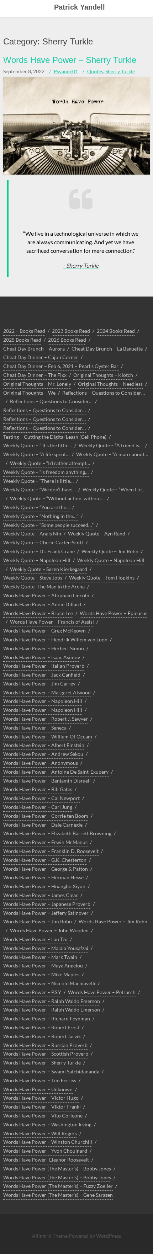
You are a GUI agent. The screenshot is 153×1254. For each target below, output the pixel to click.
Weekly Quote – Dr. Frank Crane (39, 551)
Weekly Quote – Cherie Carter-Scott (43, 542)
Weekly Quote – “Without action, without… (57, 498)
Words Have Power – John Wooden (49, 930)
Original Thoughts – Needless (110, 384)
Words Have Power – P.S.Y (32, 992)
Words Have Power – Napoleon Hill (42, 701)
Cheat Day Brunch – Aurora (34, 349)
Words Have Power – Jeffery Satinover (46, 913)
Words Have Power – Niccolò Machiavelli (49, 983)
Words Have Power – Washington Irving (47, 1124)
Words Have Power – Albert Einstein (43, 745)
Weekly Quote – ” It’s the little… (37, 445)
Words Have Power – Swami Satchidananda (51, 1071)
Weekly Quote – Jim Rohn (109, 551)
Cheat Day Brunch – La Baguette (107, 349)
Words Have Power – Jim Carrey (39, 684)
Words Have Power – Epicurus (113, 613)
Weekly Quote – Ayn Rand (96, 533)
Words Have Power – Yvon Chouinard (45, 1151)
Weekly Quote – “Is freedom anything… (46, 472)
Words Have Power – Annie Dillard (42, 604)
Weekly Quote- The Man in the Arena (44, 586)
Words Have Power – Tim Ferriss (39, 1080)
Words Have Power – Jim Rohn (37, 921)
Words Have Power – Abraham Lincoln (46, 595)
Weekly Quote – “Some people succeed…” (48, 525)
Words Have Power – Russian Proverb (45, 1045)
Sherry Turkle (120, 71)
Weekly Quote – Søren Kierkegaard (48, 569)
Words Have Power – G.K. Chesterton (44, 860)
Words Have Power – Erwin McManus (45, 842)
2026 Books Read (67, 340)
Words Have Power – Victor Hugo (41, 1098)
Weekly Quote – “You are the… (36, 507)
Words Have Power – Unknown (38, 1089)
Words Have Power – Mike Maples (41, 974)
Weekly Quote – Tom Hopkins (101, 578)
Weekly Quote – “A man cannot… (112, 454)
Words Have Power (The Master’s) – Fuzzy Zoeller (58, 1186)
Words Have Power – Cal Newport (41, 798)
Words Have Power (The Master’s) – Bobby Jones (57, 1168)
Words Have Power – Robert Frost (41, 1027)
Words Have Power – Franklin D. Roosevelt (51, 851)
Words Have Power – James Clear (40, 895)
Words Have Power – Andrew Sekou (43, 754)
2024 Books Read (116, 331)
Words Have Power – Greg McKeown (44, 631)
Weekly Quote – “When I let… (115, 489)
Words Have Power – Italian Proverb (43, 666)
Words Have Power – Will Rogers (40, 1133)
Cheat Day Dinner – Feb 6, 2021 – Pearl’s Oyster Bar (60, 366)
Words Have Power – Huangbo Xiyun (44, 886)
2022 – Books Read (24, 331)
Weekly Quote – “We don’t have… (39, 489)
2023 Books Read (71, 331)
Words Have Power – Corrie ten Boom (45, 816)
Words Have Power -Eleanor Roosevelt (46, 1160)
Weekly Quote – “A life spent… (36, 454)
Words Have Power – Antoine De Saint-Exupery (56, 772)
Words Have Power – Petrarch (102, 992)
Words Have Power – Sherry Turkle (69, 60)
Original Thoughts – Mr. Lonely (37, 384)
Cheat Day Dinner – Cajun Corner (40, 357)
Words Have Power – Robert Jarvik (42, 1036)
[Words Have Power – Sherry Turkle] (76, 173)
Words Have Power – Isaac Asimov (41, 657)
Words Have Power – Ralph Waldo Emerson (51, 1001)
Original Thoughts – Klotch (103, 375)
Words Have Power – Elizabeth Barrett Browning (57, 833)
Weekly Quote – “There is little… (38, 481)
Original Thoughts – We (29, 393)
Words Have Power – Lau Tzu (35, 939)
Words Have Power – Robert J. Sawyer (45, 719)
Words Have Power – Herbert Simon (43, 648)
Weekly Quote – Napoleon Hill (36, 560)
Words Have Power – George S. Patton (45, 869)
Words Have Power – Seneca (35, 728)
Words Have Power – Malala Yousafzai (45, 948)
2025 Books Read (22, 340)
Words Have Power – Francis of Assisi (52, 622)
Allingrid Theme (50, 1236)
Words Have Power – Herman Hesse (43, 877)
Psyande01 (66, 71)
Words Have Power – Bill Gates (37, 789)
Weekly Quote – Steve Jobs (32, 578)
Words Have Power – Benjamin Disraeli (47, 781)
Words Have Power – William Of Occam (47, 736)
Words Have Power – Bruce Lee (38, 613)
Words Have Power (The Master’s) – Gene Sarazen (58, 1195)
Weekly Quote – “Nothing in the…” (40, 516)
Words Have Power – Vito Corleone (43, 1115)
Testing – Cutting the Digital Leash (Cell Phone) (54, 437)
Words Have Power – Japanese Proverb (46, 904)
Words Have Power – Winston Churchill (47, 1142)
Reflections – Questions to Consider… (103, 393)
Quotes (95, 71)
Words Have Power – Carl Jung (37, 807)
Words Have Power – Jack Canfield (41, 675)
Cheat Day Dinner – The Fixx (35, 375)
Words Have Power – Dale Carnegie (43, 825)
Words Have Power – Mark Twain (40, 957)
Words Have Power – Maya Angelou (43, 965)
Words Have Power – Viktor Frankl (42, 1107)
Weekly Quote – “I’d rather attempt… (50, 463)
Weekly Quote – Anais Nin (32, 533)
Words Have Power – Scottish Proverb (45, 1054)
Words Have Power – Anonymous (40, 763)
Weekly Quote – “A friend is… (111, 445)
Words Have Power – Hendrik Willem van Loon (55, 639)
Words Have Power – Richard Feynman (46, 1018)
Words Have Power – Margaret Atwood (47, 692)
